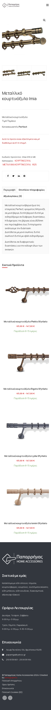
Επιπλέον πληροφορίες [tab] (32, 189)
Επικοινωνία (8, 688)
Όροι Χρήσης (8, 684)
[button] (44, 20)
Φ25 (34, 164)
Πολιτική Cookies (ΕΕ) (12, 692)
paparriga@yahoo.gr (16, 654)
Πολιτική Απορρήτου (12, 680)
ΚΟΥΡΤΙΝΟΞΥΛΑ (22, 160)
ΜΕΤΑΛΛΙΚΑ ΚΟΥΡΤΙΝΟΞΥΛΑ (17, 164)
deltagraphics (11, 677)
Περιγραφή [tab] (9, 189)
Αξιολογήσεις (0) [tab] (13, 196)
